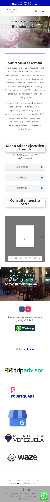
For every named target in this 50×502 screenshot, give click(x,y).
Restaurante (15, 483)
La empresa (20, 480)
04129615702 (25, 2)
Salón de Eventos (30, 483)
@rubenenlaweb (25, 499)
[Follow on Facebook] (22, 309)
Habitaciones (33, 480)
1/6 (11, 258)
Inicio (30, 349)
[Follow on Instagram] (28, 309)
